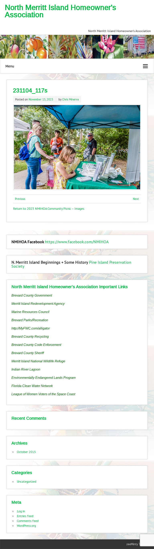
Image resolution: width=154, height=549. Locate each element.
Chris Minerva (70, 99)
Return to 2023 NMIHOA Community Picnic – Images (48, 209)
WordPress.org (26, 526)
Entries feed (25, 516)
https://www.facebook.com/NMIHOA (77, 241)
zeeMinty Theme (136, 544)
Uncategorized (26, 481)
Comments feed (27, 521)
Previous (20, 199)
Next (136, 199)
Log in (21, 511)
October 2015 (26, 452)
